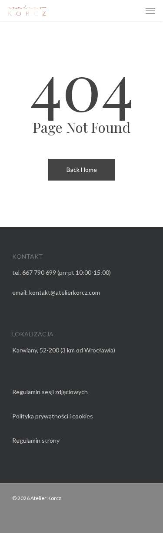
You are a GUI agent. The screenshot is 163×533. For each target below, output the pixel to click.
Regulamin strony (36, 440)
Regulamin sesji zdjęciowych (50, 391)
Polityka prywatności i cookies (52, 416)
